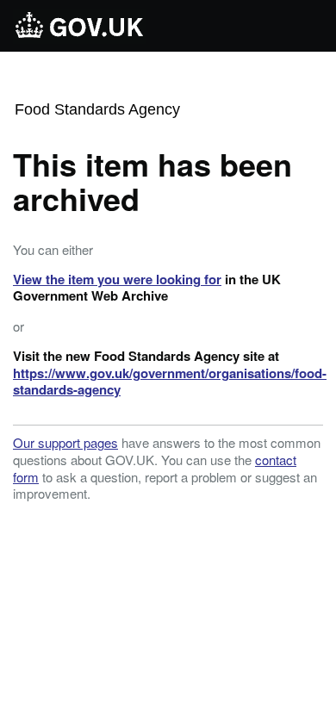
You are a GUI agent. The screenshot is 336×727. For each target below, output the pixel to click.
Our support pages (65, 442)
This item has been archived (152, 181)
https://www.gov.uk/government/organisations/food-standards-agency (170, 382)
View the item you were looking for (117, 279)
